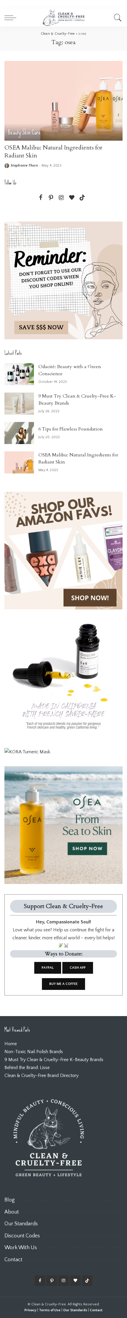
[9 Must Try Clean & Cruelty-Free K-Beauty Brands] (19, 404)
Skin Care (31, 132)
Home (10, 1043)
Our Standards (75, 1310)
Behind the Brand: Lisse (27, 1067)
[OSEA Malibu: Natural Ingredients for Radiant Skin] (63, 100)
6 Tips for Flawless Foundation (70, 429)
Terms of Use (50, 1310)
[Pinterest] (51, 197)
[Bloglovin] (72, 197)
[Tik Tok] (82, 197)
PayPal (48, 968)
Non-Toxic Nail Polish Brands (33, 1051)
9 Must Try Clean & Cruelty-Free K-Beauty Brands (53, 1059)
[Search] (117, 17)
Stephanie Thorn (24, 165)
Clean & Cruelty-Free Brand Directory (41, 1075)
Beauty (14, 132)
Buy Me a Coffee (63, 984)
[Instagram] (61, 197)
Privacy (30, 1310)
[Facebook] (41, 197)
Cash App (78, 968)
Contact (96, 1310)
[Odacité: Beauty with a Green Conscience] (19, 374)
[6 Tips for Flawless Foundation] (19, 433)
